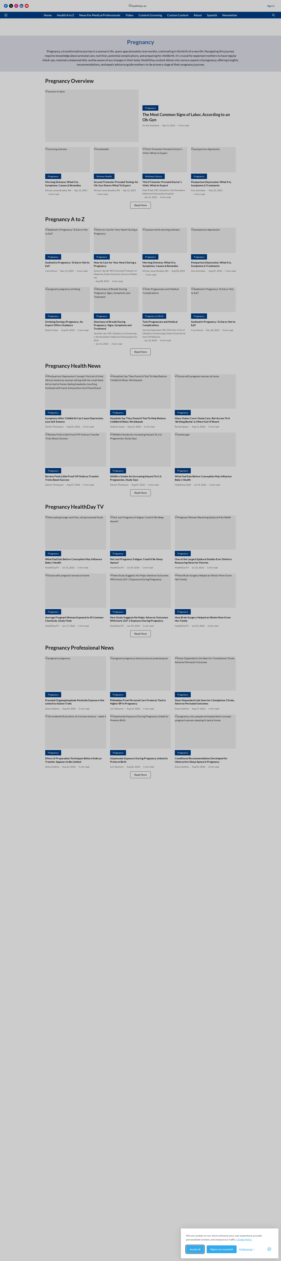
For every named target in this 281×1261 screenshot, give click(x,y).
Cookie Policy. (244, 1239)
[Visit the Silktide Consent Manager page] (269, 1249)
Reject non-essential (221, 1249)
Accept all (195, 1249)
